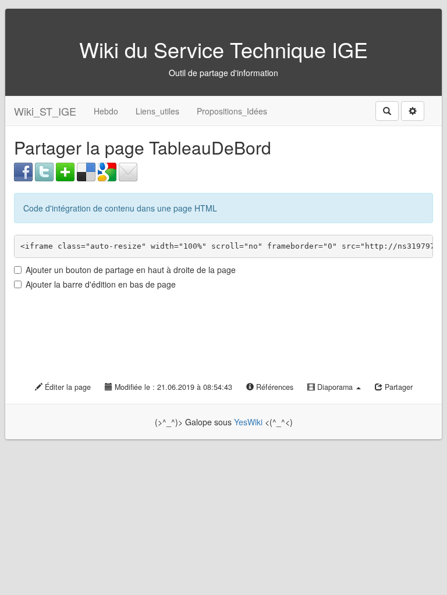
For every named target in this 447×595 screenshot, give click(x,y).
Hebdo (106, 111)
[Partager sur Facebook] (23, 171)
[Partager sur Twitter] (44, 171)
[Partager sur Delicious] (86, 171)
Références (273, 387)
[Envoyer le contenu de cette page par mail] (128, 171)
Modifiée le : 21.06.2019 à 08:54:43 (172, 387)
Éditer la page (66, 387)
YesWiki (248, 422)
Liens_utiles (157, 111)
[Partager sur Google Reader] (107, 171)
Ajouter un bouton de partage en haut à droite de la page (131, 269)
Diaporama (335, 387)
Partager (397, 387)
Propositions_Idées (232, 111)
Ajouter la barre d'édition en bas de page (101, 284)
